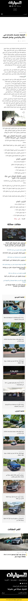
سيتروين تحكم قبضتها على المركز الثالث (13, 260)
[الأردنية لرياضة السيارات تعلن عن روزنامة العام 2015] (14, 264)
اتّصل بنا (7, 580)
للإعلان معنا (14, 580)
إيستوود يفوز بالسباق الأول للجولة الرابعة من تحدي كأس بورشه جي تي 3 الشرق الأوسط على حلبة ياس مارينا (14, 244)
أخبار (26, 552)
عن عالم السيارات (23, 580)
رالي (19, 219)
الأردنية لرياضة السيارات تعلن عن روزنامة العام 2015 (14, 268)
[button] (24, 543)
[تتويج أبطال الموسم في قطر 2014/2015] (14, 250)
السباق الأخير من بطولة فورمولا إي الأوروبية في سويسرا (15, 285)
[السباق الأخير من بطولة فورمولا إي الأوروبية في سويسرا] (14, 281)
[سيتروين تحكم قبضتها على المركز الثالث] (14, 257)
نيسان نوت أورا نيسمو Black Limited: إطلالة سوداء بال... (14, 555)
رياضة (15, 219)
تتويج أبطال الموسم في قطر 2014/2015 (14, 253)
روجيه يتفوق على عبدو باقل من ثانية (14, 276)
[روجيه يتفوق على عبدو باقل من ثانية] (14, 273)
